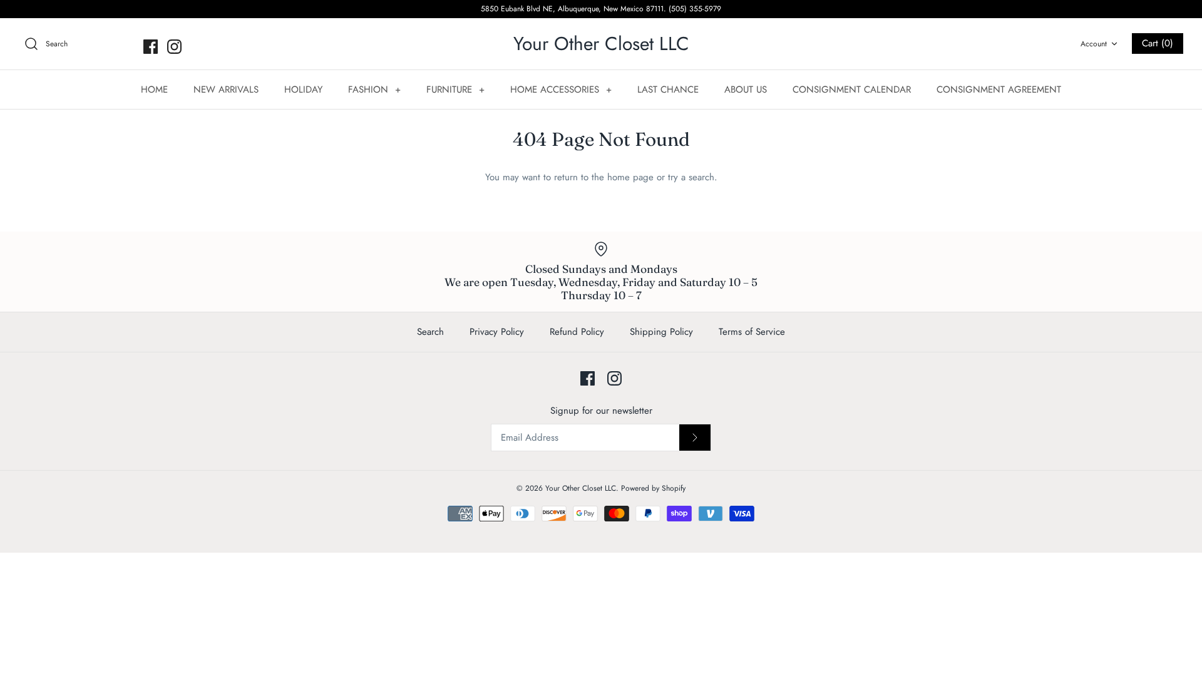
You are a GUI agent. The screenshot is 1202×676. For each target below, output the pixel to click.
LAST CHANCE (668, 89)
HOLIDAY (303, 89)
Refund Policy (577, 332)
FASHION (374, 89)
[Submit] (695, 437)
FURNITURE (455, 89)
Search (430, 332)
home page (630, 177)
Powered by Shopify (653, 488)
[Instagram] (174, 46)
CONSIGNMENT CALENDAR (852, 89)
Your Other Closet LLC (580, 488)
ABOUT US (745, 89)
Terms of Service (752, 332)
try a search (691, 177)
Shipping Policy (661, 332)
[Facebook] (150, 46)
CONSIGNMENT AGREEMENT (999, 89)
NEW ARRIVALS (226, 89)
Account (1094, 43)
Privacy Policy (497, 332)
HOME (154, 89)
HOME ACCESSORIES (561, 89)
